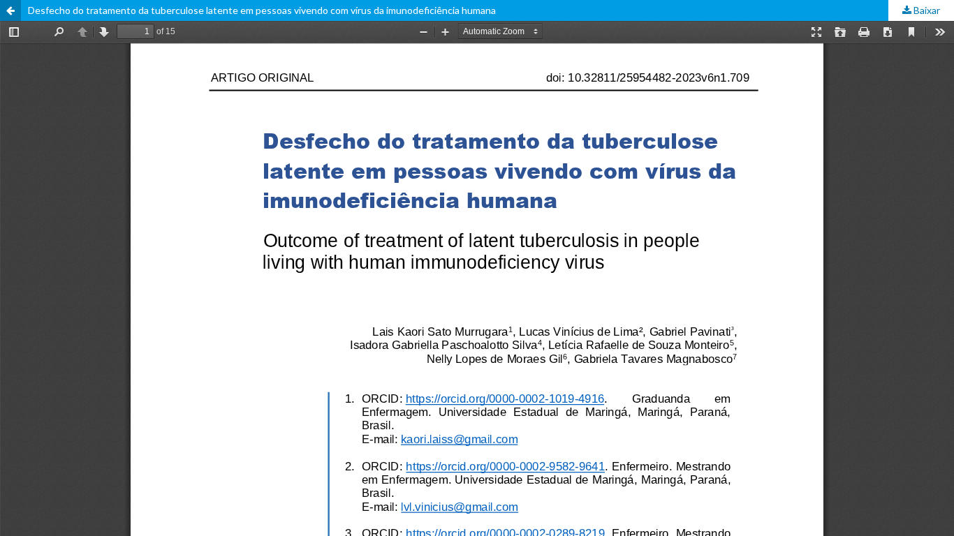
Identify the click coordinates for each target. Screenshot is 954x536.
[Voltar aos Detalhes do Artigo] (10, 10)
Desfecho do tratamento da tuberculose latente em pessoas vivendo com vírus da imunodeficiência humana (262, 10)
